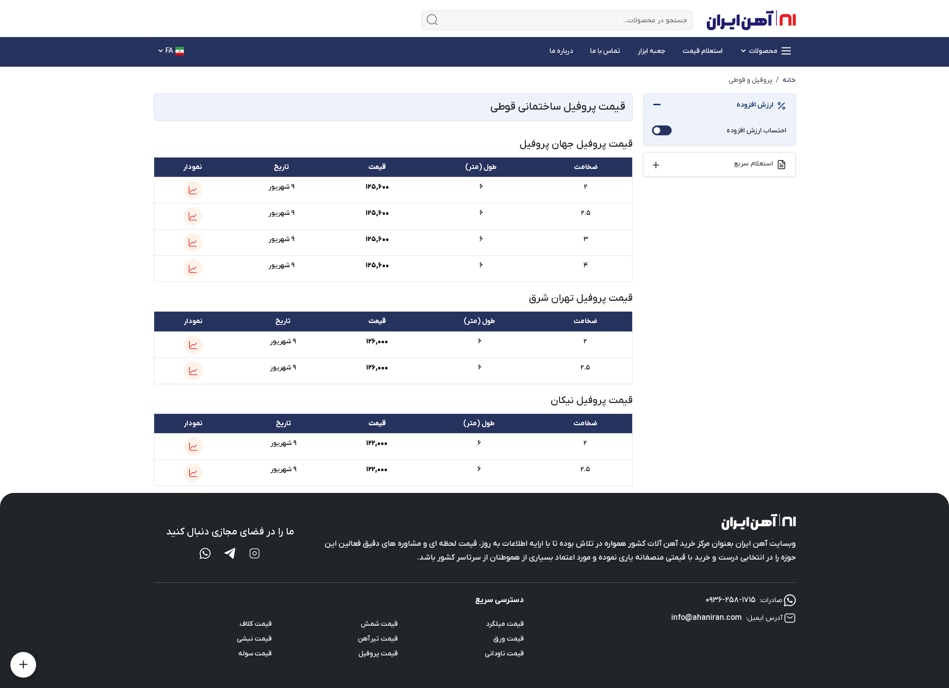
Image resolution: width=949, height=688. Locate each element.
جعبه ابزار (651, 51)
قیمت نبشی (254, 639)
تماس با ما (605, 51)
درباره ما (561, 51)
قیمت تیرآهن (378, 639)
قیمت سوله (255, 653)
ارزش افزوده (754, 105)
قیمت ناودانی (504, 653)
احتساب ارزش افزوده (756, 130)
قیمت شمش (379, 624)
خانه (789, 80)
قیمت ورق (508, 639)
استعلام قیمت (703, 51)
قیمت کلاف (256, 624)
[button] (192, 190)
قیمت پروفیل (378, 653)
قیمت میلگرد (505, 624)
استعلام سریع (753, 163)
